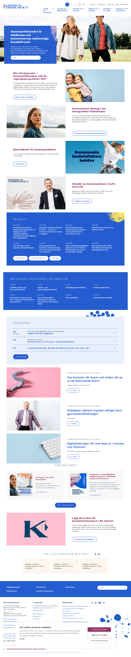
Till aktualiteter (20, 258)
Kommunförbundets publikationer (73, 608)
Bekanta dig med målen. (24, 97)
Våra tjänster (101, 4)
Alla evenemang (20, 357)
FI (74, 4)
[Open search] (67, 4)
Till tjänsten (20, 164)
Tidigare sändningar (82, 201)
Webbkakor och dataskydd (70, 613)
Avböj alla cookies (99, 635)
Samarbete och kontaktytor (122, 10)
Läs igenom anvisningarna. (84, 539)
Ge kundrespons (38, 614)
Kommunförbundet (121, 4)
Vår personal (41, 587)
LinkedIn (99, 554)
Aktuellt (92, 4)
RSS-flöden (66, 611)
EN (84, 4)
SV (79, 4)
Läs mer (22, 639)
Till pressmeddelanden (38, 258)
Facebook (95, 554)
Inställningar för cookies (99, 640)
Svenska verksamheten (45, 591)
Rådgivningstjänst (13, 587)
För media (36, 619)
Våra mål (110, 4)
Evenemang (70, 587)
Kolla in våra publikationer (65, 505)
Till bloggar (55, 258)
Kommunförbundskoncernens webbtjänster (25, 649)
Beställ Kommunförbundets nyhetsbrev (75, 606)
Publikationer (12, 591)
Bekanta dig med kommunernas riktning (89, 133)
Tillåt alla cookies (99, 629)
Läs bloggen (73, 390)
